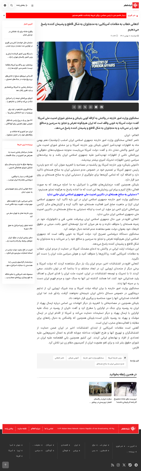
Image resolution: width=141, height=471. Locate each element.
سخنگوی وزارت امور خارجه (93, 358)
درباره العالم (35, 428)
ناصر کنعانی (59, 358)
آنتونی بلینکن (73, 358)
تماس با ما (49, 428)
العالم (135, 135)
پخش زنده (9, 428)
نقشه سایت (22, 428)
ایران (127, 135)
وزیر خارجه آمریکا (114, 358)
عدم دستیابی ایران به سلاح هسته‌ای (110, 363)
